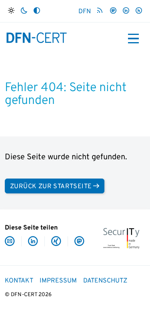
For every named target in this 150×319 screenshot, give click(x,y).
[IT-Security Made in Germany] (121, 238)
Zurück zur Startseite (51, 187)
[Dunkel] (24, 11)
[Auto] (36, 11)
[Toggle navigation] (133, 38)
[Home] (37, 38)
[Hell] (11, 11)
